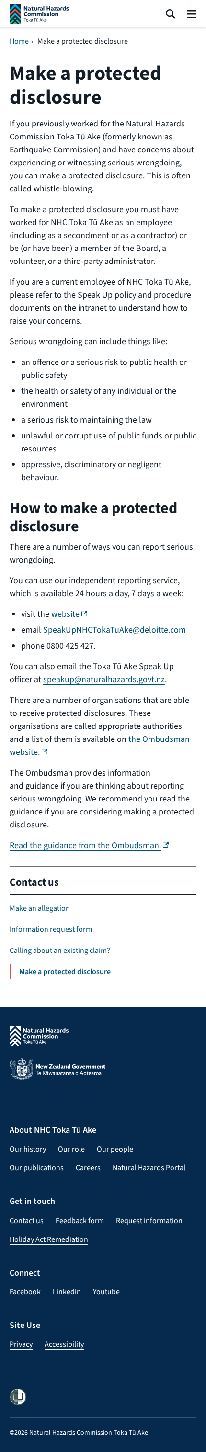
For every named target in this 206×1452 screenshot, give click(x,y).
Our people (115, 1149)
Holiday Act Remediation (49, 1239)
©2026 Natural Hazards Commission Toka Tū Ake (79, 1432)
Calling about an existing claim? (60, 950)
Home (19, 41)
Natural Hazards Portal (149, 1168)
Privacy (21, 1344)
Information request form (51, 929)
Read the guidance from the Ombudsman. (89, 845)
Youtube (106, 1292)
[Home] (39, 14)
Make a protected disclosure (65, 971)
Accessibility (64, 1344)
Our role (71, 1149)
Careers (88, 1168)
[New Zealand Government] (103, 1075)
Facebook (25, 1292)
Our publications (37, 1168)
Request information (149, 1220)
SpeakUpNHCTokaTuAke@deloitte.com (114, 630)
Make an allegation (40, 908)
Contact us (34, 882)
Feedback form (80, 1220)
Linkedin (67, 1292)
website (69, 614)
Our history (28, 1149)
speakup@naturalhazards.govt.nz (104, 679)
